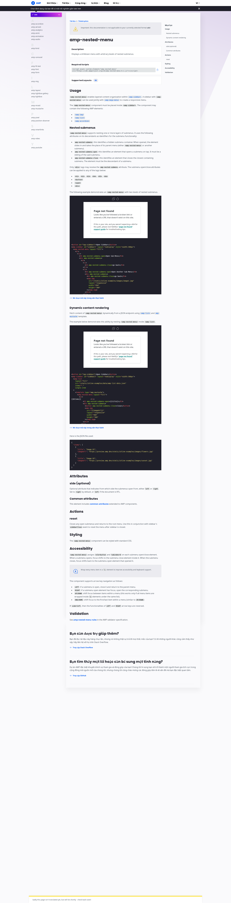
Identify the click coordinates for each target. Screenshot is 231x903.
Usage (167, 29)
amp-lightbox (36, 96)
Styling (167, 64)
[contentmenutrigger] (181, 26)
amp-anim (35, 33)
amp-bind (35, 48)
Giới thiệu (51, 3)
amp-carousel (36, 57)
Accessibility (170, 68)
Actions (168, 55)
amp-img (35, 81)
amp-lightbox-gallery (39, 93)
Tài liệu (65, 3)
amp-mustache (37, 108)
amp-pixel (35, 117)
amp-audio (35, 39)
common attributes (99, 504)
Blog (106, 3)
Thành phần (83, 21)
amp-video (35, 138)
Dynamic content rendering (176, 38)
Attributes (169, 42)
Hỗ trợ (116, 3)
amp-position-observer (40, 120)
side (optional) (171, 46)
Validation (169, 72)
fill (96, 80)
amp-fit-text (36, 66)
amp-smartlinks (37, 129)
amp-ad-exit (36, 27)
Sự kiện (94, 3)
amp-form (35, 72)
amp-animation (37, 36)
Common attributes (173, 51)
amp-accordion (37, 24)
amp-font (35, 69)
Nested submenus (172, 33)
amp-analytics (37, 30)
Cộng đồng (80, 3)
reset (168, 59)
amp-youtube (36, 147)
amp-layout (35, 90)
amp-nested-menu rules (85, 619)
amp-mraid (35, 105)
